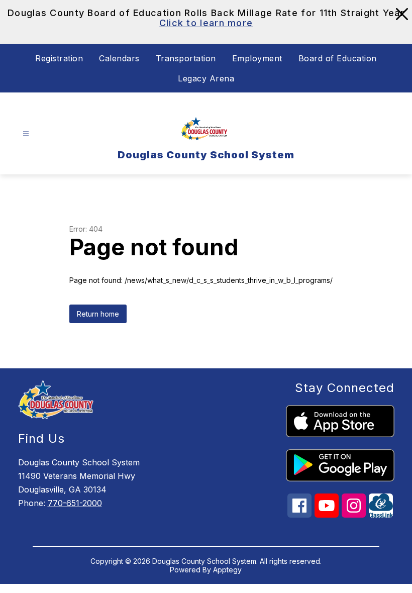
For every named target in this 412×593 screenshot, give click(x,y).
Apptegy (227, 569)
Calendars (119, 58)
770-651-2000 (75, 503)
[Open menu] (26, 133)
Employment (257, 58)
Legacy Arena (206, 78)
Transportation (186, 58)
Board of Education (337, 58)
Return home (98, 314)
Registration (59, 58)
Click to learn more (206, 23)
